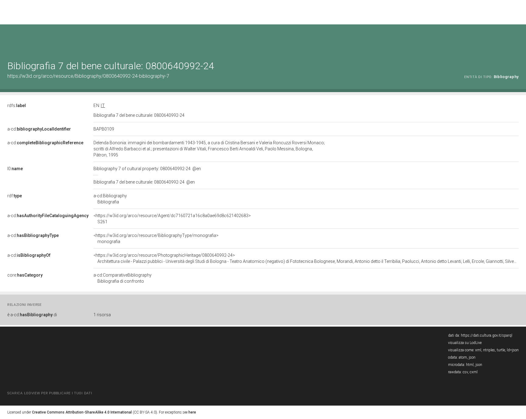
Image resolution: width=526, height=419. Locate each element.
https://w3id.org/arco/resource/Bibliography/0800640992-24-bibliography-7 (88, 76)
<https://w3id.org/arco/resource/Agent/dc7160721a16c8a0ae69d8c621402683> (172, 218)
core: (25, 275)
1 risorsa (102, 314)
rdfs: (16, 105)
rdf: (14, 195)
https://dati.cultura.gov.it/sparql (486, 335)
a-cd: (39, 129)
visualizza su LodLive (465, 343)
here (192, 412)
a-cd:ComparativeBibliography (122, 278)
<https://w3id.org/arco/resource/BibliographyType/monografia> (156, 238)
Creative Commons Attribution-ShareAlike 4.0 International (82, 412)
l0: (15, 168)
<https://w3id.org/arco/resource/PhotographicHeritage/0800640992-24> (306, 258)
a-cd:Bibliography (110, 198)
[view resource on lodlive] (516, 39)
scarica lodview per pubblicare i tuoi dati (49, 393)
